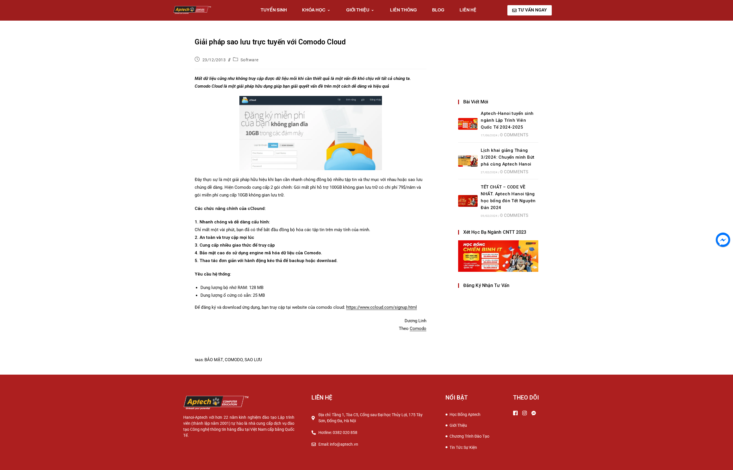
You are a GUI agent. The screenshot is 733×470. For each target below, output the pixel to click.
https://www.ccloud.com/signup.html (381, 307)
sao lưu (253, 359)
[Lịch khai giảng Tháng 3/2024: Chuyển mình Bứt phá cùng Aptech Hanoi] (468, 161)
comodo (234, 359)
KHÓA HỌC (314, 10)
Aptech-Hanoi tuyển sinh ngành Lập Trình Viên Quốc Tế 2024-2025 (507, 120)
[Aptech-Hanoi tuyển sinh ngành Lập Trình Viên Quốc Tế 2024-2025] (468, 124)
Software (249, 60)
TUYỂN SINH (274, 10)
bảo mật (213, 359)
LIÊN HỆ (468, 10)
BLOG (438, 10)
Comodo (418, 328)
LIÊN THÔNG (403, 10)
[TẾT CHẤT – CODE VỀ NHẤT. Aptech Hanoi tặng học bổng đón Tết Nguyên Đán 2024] (468, 201)
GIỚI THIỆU (357, 10)
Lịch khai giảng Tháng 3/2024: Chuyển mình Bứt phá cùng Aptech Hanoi (507, 157)
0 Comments (514, 134)
